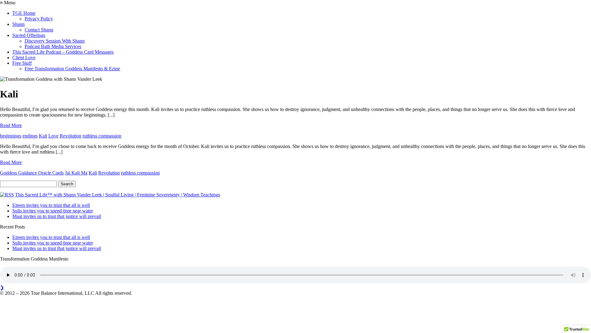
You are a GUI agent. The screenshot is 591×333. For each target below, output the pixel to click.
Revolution (70, 135)
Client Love (23, 57)
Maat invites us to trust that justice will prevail (56, 216)
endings (30, 135)
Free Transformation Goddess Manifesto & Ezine (72, 68)
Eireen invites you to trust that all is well (51, 205)
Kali (43, 135)
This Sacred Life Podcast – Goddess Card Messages (63, 52)
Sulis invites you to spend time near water (52, 210)
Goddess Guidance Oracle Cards (32, 172)
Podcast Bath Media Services (53, 46)
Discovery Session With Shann (55, 40)
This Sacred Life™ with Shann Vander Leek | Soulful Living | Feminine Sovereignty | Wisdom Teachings (117, 194)
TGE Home (23, 13)
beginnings (10, 135)
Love (53, 135)
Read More (11, 125)
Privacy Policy (39, 18)
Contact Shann (39, 29)
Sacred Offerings (28, 35)
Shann (18, 24)
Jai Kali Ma (76, 172)
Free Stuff (22, 63)
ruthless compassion (101, 135)
